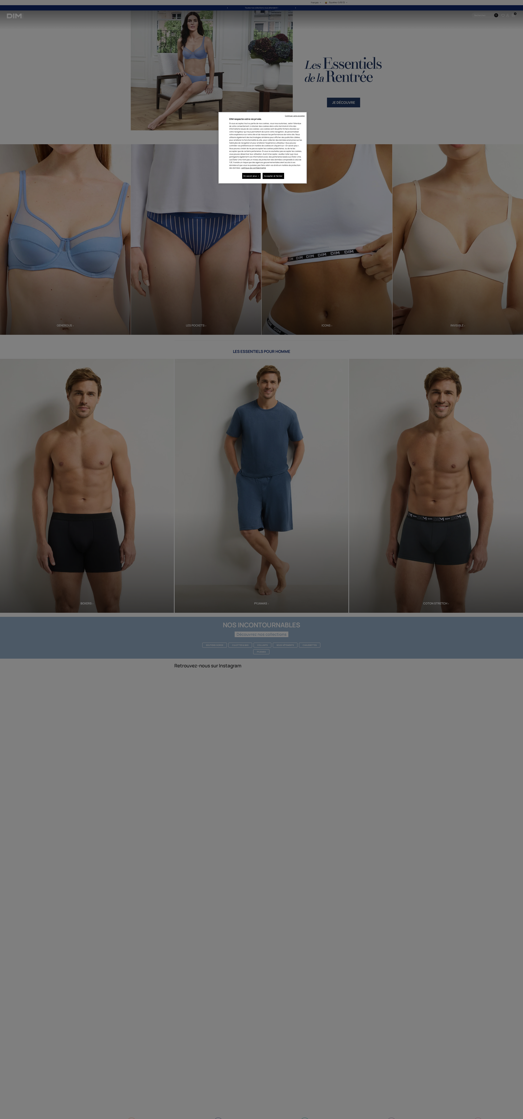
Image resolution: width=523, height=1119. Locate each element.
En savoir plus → (251, 175)
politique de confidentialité (253, 168)
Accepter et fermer (273, 175)
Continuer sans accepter (295, 116)
